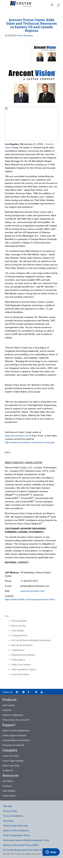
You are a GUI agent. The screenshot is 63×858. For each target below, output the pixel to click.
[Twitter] (36, 692)
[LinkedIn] (23, 692)
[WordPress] (17, 692)
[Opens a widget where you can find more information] (51, 852)
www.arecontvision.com (17, 435)
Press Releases (25, 35)
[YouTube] (43, 692)
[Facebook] (30, 692)
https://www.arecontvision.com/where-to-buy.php (29, 442)
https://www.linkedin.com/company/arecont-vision (30, 599)
